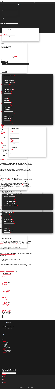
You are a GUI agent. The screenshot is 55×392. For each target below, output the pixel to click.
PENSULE (14, 143)
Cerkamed (6, 305)
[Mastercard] (4, 381)
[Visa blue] (4, 382)
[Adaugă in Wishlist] (1, 283)
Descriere (3, 159)
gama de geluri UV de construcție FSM (6, 179)
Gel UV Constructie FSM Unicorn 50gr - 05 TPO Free (4, 146)
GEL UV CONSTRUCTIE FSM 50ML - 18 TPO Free (4, 72)
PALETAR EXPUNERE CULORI (14, 138)
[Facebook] (4, 331)
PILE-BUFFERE (14, 147)
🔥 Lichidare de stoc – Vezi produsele (46, 2)
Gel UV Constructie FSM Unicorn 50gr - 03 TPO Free (4, 137)
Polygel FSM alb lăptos (24, 184)
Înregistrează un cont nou (10, 271)
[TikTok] (4, 335)
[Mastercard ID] (4, 379)
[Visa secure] (4, 384)
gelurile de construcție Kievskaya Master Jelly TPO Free (8, 243)
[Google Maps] (4, 333)
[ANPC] (3, 376)
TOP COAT (9, 29)
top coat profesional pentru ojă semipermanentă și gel (8, 262)
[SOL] (3, 378)
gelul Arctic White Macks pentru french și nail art (7, 254)
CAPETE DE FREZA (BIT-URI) (14, 128)
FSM (6, 278)
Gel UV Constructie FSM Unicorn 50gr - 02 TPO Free (4, 129)
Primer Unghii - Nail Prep (9, 36)
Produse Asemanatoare (7, 273)
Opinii (6, 159)
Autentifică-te (2, 271)
